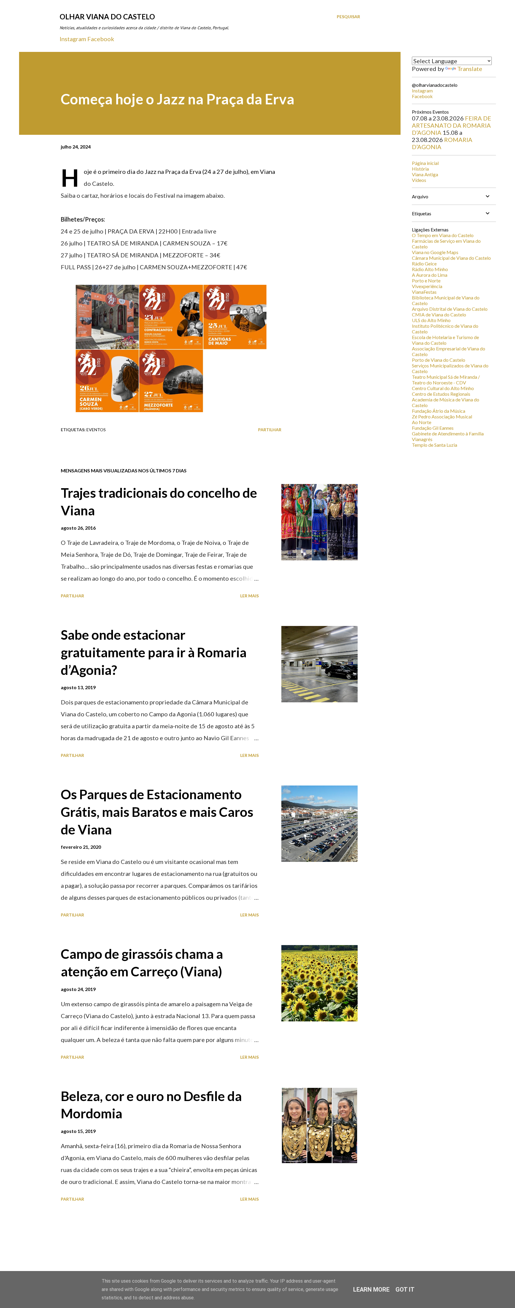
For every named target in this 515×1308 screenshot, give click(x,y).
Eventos (96, 429)
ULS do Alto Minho (431, 320)
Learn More (371, 1289)
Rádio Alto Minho (430, 269)
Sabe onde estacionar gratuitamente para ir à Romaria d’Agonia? (153, 652)
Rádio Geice (424, 263)
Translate (469, 68)
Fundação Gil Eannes (433, 428)
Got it (405, 1289)
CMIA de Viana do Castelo (439, 314)
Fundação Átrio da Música (438, 411)
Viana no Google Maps (435, 252)
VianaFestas (424, 292)
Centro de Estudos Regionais (441, 394)
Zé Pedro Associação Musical (442, 416)
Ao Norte (421, 422)
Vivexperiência (427, 286)
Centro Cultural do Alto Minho (443, 388)
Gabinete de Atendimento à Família (448, 433)
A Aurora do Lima (429, 275)
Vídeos (419, 180)
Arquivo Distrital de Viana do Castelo (450, 309)
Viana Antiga (425, 174)
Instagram (73, 38)
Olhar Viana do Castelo (107, 16)
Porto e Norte (426, 280)
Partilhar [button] (269, 429)
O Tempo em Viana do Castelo (443, 235)
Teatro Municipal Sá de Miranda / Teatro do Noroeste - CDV (446, 379)
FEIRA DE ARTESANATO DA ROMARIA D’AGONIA (451, 125)
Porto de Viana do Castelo (438, 360)
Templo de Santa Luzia (434, 445)
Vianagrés (422, 439)
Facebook (100, 38)
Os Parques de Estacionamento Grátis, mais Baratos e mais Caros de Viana (157, 811)
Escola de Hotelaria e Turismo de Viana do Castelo (445, 340)
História (420, 168)
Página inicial (425, 163)
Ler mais (249, 595)
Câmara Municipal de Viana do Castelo (451, 258)
